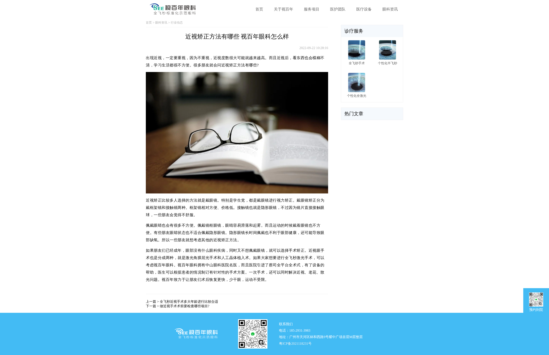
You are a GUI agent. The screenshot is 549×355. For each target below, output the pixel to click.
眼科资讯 (390, 9)
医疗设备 (364, 9)
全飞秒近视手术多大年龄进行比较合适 (189, 301)
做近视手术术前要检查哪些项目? (184, 306)
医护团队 (337, 9)
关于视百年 (283, 9)
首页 (259, 9)
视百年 (168, 279)
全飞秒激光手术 (299, 258)
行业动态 (177, 22)
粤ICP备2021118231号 (295, 343)
